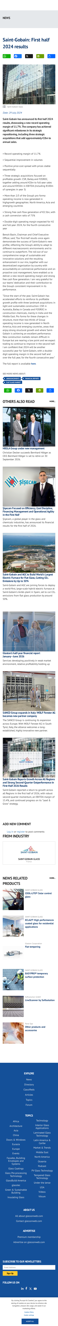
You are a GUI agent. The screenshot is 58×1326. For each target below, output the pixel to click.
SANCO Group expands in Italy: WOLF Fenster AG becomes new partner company (29, 714)
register (21, 831)
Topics (29, 1099)
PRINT (40, 56)
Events (15, 1153)
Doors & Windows (15, 1139)
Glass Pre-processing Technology (16, 1174)
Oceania (42, 1161)
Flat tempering (32, 946)
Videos (42, 1191)
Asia (16, 1130)
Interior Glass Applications (42, 1127)
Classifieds (29, 1089)
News (29, 1079)
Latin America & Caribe (42, 1142)
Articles (29, 1094)
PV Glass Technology (42, 1170)
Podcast (42, 1166)
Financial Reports (32, 378)
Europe (16, 1148)
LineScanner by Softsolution (40, 1000)
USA (42, 1187)
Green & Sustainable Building (16, 1191)
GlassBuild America (16, 1180)
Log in (10, 831)
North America (42, 1156)
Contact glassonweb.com (29, 1221)
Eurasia (16, 1144)
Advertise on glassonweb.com (29, 1242)
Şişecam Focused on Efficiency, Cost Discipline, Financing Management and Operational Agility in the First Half (28, 511)
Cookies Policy (29, 1312)
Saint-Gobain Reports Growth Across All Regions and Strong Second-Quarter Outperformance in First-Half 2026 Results (29, 782)
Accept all (30, 1321)
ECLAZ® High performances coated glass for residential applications (39, 923)
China (16, 1135)
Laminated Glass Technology (42, 1134)
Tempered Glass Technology (42, 1177)
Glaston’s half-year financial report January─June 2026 (21, 654)
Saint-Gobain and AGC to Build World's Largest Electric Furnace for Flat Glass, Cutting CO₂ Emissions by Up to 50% (28, 578)
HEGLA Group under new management (23, 448)
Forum (29, 1104)
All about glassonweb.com (29, 1215)
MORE (51, 56)
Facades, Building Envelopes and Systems (16, 1160)
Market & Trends (42, 1147)
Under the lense (42, 1182)
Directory (29, 1084)
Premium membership (29, 1236)
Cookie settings (29, 1315)
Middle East (42, 1152)
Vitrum (42, 1196)
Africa (16, 1121)
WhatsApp (7, 56)
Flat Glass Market (13, 382)
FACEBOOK (18, 56)
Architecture (16, 1126)
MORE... (52, 401)
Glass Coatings (16, 1168)
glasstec (16, 1185)
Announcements (12, 378)
